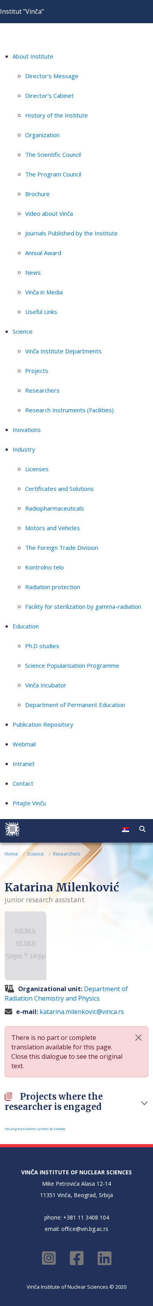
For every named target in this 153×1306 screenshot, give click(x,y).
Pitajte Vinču (29, 803)
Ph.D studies (42, 646)
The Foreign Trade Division (61, 547)
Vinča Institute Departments (63, 351)
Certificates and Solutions (59, 488)
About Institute (33, 56)
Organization (42, 135)
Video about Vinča (49, 213)
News (33, 272)
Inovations (27, 429)
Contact (23, 783)
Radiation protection (52, 587)
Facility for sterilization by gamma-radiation (83, 606)
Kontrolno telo (44, 567)
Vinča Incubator (45, 685)
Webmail (24, 744)
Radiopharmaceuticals (54, 508)
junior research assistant (45, 899)
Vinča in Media (44, 292)
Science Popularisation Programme (72, 665)
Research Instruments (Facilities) (69, 410)
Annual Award (43, 253)
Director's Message (51, 76)
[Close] (138, 1038)
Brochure (37, 194)
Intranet (24, 764)
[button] (142, 829)
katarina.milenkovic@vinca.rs (82, 1011)
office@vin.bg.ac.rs (84, 1229)
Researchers (42, 390)
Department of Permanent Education (75, 705)
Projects (36, 371)
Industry (24, 449)
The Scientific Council (53, 154)
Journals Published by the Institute (71, 233)
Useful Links (41, 312)
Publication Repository (43, 724)
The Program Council (53, 174)
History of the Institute (56, 115)
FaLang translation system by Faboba (35, 1128)
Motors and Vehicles (52, 528)
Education (26, 626)
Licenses (37, 469)
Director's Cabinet (49, 95)
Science (23, 331)
